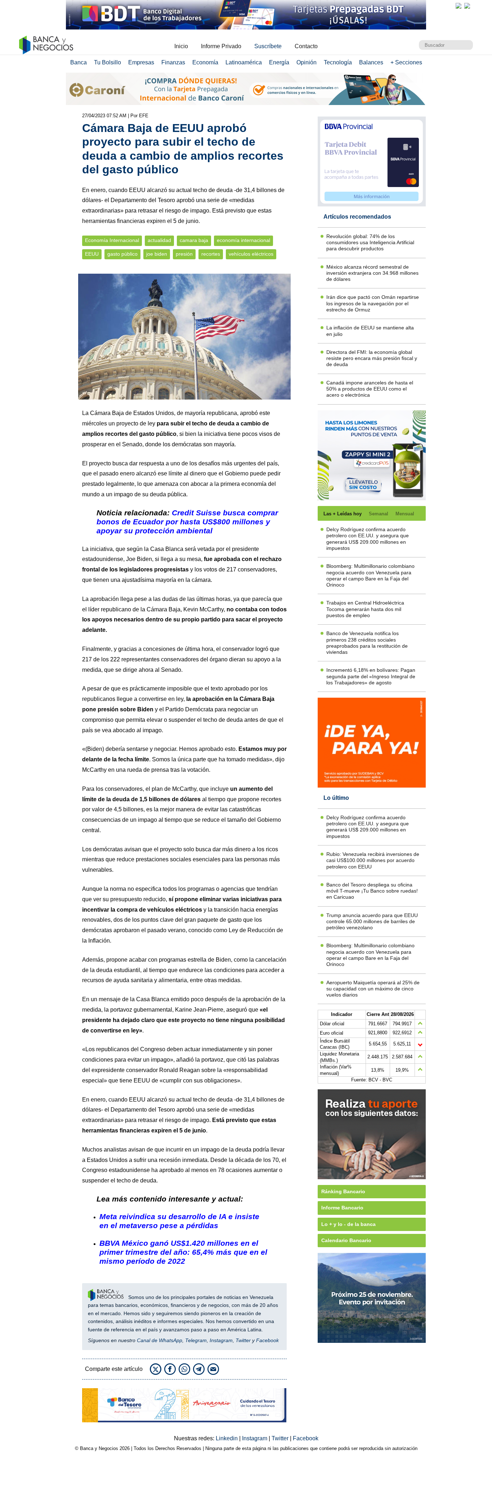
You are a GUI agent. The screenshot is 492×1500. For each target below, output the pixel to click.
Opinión (306, 62)
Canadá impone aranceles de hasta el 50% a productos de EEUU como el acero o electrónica (369, 389)
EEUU (92, 254)
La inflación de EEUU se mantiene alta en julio (370, 331)
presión (184, 254)
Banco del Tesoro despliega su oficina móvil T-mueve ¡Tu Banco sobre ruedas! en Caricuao (372, 891)
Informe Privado (221, 46)
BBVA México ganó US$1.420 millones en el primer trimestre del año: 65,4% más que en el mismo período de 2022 (183, 1252)
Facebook (267, 1340)
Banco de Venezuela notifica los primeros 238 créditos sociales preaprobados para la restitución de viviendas (367, 642)
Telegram (196, 1340)
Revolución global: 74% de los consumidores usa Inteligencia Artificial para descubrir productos (370, 242)
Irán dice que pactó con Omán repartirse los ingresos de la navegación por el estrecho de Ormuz (372, 303)
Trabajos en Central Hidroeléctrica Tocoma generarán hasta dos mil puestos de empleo (365, 609)
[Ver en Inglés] (458, 6)
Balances (371, 62)
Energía (279, 62)
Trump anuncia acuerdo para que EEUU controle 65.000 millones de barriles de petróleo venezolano (372, 921)
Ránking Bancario (343, 1191)
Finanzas (173, 62)
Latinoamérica (243, 62)
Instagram (221, 1340)
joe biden (156, 254)
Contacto (306, 46)
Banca (78, 62)
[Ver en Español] (467, 6)
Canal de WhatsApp (159, 1340)
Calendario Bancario (346, 1240)
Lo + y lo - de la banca (348, 1224)
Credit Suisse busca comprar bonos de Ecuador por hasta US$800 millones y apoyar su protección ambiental (187, 522)
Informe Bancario (342, 1208)
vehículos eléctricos (251, 254)
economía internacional (243, 240)
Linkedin (227, 1438)
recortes (210, 254)
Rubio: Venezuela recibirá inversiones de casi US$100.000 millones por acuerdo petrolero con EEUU (372, 860)
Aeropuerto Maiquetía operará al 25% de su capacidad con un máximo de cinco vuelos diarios (373, 989)
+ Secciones (406, 62)
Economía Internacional (112, 240)
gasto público (122, 254)
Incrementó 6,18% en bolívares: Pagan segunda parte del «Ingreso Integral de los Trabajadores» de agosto (370, 676)
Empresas (141, 62)
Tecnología (338, 62)
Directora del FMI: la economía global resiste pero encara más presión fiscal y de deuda (371, 358)
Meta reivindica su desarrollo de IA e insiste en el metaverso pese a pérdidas (179, 1221)
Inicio (181, 46)
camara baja (194, 240)
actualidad (159, 240)
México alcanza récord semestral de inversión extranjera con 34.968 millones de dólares (372, 273)
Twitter (243, 1340)
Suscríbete (268, 46)
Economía (205, 62)
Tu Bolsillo (107, 62)
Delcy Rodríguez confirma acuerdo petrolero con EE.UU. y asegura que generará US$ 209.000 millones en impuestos (367, 538)
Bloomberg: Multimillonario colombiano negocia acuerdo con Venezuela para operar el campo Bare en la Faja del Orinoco (370, 575)
